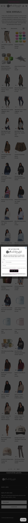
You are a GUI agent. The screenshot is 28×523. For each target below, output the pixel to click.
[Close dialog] (26, 248)
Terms (15, 274)
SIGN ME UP (14, 270)
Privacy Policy (13, 274)
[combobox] (3, 262)
